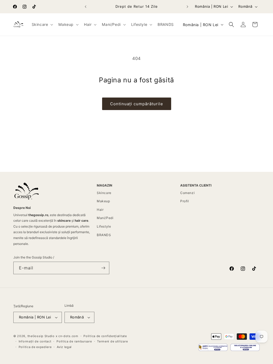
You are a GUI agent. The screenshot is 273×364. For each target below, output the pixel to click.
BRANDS (104, 235)
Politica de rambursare (74, 341)
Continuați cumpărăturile (136, 103)
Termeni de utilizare (112, 341)
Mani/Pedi (105, 218)
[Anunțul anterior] (85, 7)
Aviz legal (64, 347)
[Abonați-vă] (103, 268)
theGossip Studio (41, 336)
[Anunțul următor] (187, 7)
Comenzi (187, 193)
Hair (100, 210)
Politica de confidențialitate (105, 336)
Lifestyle (104, 226)
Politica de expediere (35, 347)
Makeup (103, 201)
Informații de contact (35, 341)
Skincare (104, 193)
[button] (42, 24)
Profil (184, 201)
